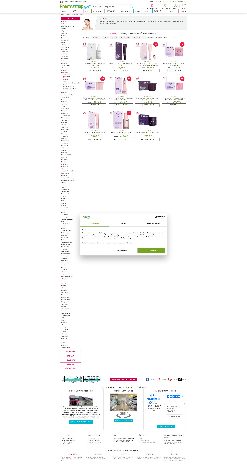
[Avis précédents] (164, 404)
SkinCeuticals (66, 315)
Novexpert (65, 258)
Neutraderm (65, 251)
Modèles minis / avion (69, 88)
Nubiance (65, 260)
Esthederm (65, 148)
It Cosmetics (65, 191)
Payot (64, 281)
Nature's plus (172, 460)
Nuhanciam (65, 263)
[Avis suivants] (184, 404)
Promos (183, 11)
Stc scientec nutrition (148, 457)
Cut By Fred (65, 108)
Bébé (86, 11)
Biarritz (64, 45)
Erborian (65, 145)
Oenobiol (158, 457)
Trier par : (150, 38)
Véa (63, 341)
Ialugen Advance (67, 178)
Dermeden (65, 120)
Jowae (64, 198)
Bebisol (130, 457)
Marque (136, 37)
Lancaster (65, 214)
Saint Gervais (66, 309)
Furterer (64, 159)
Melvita (64, 240)
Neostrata (65, 249)
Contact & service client (95, 442)
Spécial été (163, 1)
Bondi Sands (66, 66)
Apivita (64, 28)
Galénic (64, 162)
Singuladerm (66, 313)
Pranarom (165, 462)
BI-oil (63, 42)
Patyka (64, 279)
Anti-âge (65, 79)
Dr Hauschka (66, 129)
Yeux (64, 78)
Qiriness (64, 288)
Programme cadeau (68, 90)
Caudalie (75, 14)
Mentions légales (144, 440)
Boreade (64, 68)
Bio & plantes (97, 11)
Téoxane (64, 327)
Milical (140, 459)
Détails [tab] (123, 223)
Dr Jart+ (64, 131)
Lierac (64, 221)
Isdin (63, 187)
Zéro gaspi (70, 356)
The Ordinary (66, 329)
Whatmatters (66, 348)
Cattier (64, 70)
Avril (63, 38)
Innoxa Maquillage (68, 180)
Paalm (64, 274)
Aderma (64, 21)
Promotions (70, 352)
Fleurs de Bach (66, 155)
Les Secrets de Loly (68, 219)
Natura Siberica (67, 247)
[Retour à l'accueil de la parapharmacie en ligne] (76, 6)
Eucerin (64, 150)
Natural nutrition (167, 459)
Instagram (164, 379)
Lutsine (64, 226)
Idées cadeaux (70, 368)
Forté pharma (167, 457)
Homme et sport (157, 11)
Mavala (64, 235)
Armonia (65, 33)
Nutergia (179, 460)
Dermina (65, 122)
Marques (181, 1)
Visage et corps (74, 11)
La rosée (64, 210)
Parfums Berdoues (67, 276)
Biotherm (65, 63)
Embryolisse (65, 141)
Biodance (65, 52)
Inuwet (64, 185)
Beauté (64, 11)
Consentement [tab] (94, 223)
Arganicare (65, 31)
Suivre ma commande (69, 440)
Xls (158, 459)
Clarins (64, 99)
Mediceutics (65, 237)
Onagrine (65, 267)
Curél (63, 106)
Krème (64, 205)
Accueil (63, 14)
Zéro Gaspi (172, 1)
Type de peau (125, 37)
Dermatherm (66, 118)
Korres (64, 203)
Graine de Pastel (67, 171)
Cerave (64, 92)
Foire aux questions (94, 444)
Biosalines (65, 58)
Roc (63, 295)
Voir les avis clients (166, 426)
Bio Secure (65, 47)
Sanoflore (65, 311)
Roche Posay (66, 297)
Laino (64, 212)
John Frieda (66, 194)
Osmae (64, 272)
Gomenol (64, 169)
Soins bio (70, 364)
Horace (64, 175)
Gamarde (65, 164)
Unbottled (65, 336)
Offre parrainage (68, 442)
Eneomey (65, 143)
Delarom (65, 113)
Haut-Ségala (66, 173)
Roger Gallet (66, 302)
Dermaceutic (66, 115)
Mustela (114, 459)
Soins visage (66, 74)
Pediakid (125, 459)
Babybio (124, 457)
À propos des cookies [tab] (152, 223)
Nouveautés (153, 1)
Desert (64, 125)
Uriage (64, 338)
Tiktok (184, 379)
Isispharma (65, 189)
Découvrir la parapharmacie (81, 422)
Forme (104, 37)
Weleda (64, 345)
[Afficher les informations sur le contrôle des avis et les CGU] (161, 405)
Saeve (64, 306)
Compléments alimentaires (111, 11)
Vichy (64, 343)
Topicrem (65, 331)
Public (114, 37)
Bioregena (65, 56)
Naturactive (181, 457)
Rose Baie (65, 304)
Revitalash (65, 292)
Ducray (64, 134)
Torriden (64, 334)
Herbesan (174, 457)
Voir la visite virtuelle (123, 420)
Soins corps (66, 76)
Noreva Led (66, 253)
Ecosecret (65, 136)
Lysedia (64, 228)
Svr (63, 320)
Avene (64, 35)
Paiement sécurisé (94, 438)
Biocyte (64, 49)
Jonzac (64, 196)
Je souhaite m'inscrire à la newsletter (123, 379)
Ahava (64, 24)
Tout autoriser (151, 250)
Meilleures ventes (149, 33)
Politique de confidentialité (147, 442)
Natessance (66, 244)
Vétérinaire (172, 11)
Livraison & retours (94, 440)
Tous (114, 33)
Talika (64, 325)
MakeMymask (66, 230)
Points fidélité (67, 444)
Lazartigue (65, 217)
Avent (119, 457)
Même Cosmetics (67, 242)
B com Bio (65, 40)
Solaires (65, 81)
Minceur (147, 11)
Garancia (65, 166)
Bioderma (65, 54)
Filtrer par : (86, 38)
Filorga (64, 152)
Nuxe (64, 265)
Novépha (65, 256)
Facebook (153, 379)
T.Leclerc (65, 322)
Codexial (64, 104)
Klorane (64, 201)
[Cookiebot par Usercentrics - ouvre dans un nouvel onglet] (156, 217)
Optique (137, 11)
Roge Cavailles (66, 299)
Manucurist (65, 233)
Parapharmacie (126, 11)
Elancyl (64, 138)
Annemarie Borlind (68, 26)
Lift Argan (65, 224)
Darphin (64, 111)
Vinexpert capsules (68, 86)
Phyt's (64, 283)
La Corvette (65, 208)
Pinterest (175, 379)
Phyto (64, 285)
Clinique (64, 102)
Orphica (64, 270)
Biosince (64, 61)
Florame (64, 157)
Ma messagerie (67, 438)
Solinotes (64, 318)
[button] (175, 6)
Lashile (149, 459)
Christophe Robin (67, 95)
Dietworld (65, 127)
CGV (141, 438)
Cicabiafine (65, 97)
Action (95, 37)
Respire (64, 290)
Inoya (63, 182)
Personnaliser (122, 250)
